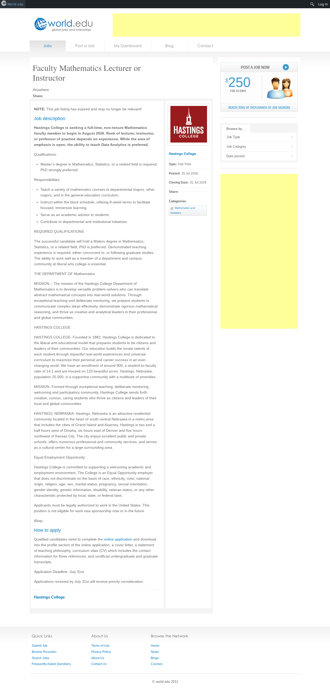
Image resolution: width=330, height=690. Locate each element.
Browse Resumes (44, 652)
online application (118, 539)
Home (155, 645)
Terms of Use (100, 645)
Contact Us (99, 664)
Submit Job (39, 645)
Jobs (47, 45)
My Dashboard (128, 45)
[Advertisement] (206, 25)
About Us (97, 658)
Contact (205, 45)
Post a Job (85, 45)
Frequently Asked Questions (51, 664)
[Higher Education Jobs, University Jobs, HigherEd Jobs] (62, 24)
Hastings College (182, 154)
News (155, 652)
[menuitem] (312, 4)
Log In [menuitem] (323, 4)
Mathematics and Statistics (182, 210)
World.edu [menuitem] (15, 4)
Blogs (155, 658)
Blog (169, 45)
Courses (157, 664)
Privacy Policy (101, 652)
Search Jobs (40, 658)
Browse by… (235, 129)
